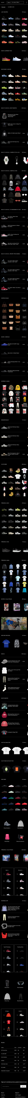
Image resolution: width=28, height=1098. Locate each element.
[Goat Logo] (2, 2)
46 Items (24, 381)
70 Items (24, 420)
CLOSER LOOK (11, 7)
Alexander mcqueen (5, 1070)
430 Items (24, 849)
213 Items (24, 503)
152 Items (24, 209)
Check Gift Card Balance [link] (20, 1097)
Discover (3, 7)
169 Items (24, 152)
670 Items (24, 698)
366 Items (24, 560)
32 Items (24, 635)
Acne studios (4, 1057)
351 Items (24, 599)
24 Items (24, 900)
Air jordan (3, 1067)
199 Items (24, 12)
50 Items (24, 69)
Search (16, 2)
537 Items (24, 170)
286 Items (24, 108)
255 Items (24, 464)
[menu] (26, 2)
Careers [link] (2, 1097)
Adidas (2, 1060)
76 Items (24, 253)
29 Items (24, 779)
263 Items (24, 50)
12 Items (24, 742)
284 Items (23, 298)
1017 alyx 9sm (4, 1050)
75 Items (24, 541)
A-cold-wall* (3, 1053)
